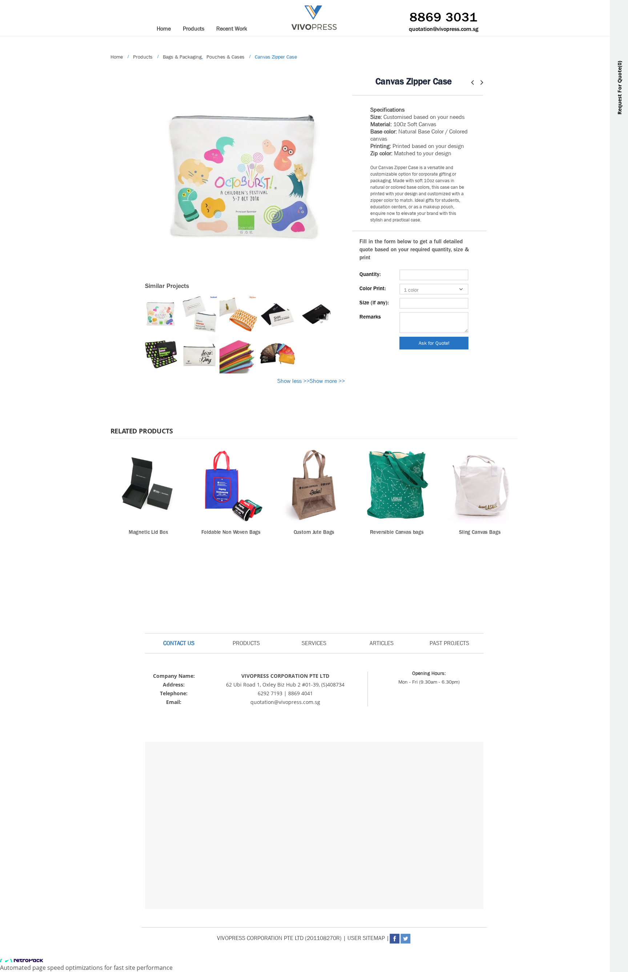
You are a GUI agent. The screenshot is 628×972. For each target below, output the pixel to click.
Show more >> (327, 381)
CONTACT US (178, 643)
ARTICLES (382, 643)
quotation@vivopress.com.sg (443, 29)
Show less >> (293, 381)
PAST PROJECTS (449, 643)
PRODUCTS (246, 643)
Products (193, 28)
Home (164, 28)
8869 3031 (444, 18)
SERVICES (314, 643)
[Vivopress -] (314, 17)
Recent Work (231, 28)
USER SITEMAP (366, 938)
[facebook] (400, 712)
